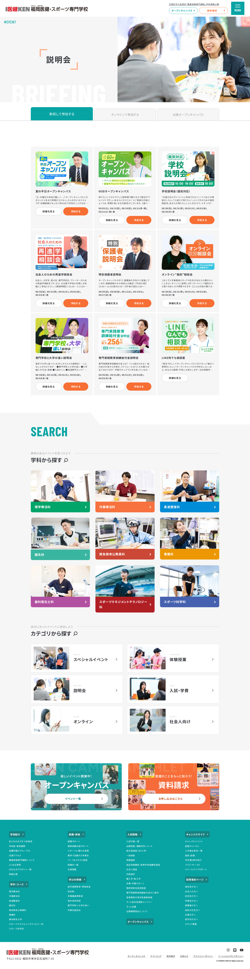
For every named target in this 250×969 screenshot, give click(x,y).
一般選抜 (130, 855)
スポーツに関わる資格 (78, 850)
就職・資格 (74, 834)
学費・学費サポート (135, 883)
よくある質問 (15, 864)
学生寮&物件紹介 (193, 859)
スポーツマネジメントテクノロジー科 (26, 923)
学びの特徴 (75, 879)
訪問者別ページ (195, 879)
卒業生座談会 (74, 910)
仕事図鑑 (72, 869)
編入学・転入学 (133, 878)
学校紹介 (15, 834)
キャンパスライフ (195, 834)
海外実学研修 (74, 900)
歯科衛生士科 (15, 919)
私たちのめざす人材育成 (20, 841)
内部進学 (130, 874)
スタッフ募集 (191, 923)
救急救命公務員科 (17, 910)
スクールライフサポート (196, 869)
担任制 (71, 891)
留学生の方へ (191, 919)
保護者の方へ (191, 905)
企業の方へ (190, 914)
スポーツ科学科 (16, 928)
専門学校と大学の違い (78, 905)
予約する (76, 211)
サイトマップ (156, 956)
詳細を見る (49, 211)
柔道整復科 (14, 900)
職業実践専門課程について (22, 859)
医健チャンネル (192, 846)
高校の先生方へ (192, 910)
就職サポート (74, 841)
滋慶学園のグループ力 (19, 850)
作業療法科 (14, 895)
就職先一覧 (73, 864)
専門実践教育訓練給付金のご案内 (142, 892)
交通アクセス (15, 855)
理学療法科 (14, 891)
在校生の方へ (191, 895)
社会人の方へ (191, 891)
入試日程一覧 (132, 841)
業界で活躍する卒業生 (78, 855)
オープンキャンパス (182, 10)
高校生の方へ (191, 886)
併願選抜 (130, 859)
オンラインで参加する (125, 114)
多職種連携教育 (75, 895)
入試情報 (133, 834)
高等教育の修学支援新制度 (139, 897)
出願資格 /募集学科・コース (139, 846)
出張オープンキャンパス (188, 114)
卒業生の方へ (191, 900)
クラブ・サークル (192, 864)
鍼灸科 (12, 905)
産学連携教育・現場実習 (79, 886)
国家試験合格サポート (78, 846)
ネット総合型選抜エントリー (139, 901)
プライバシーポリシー (203, 956)
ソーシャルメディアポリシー (231, 956)
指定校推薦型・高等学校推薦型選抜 (143, 864)
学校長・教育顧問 (17, 846)
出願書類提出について (137, 911)
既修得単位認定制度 (136, 887)
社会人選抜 (131, 869)
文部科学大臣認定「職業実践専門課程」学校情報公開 (194, 4)
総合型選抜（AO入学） (136, 850)
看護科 (12, 914)
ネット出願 (131, 906)
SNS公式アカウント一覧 (20, 869)
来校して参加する (61, 114)
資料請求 (212, 10)
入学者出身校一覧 (193, 850)
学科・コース (17, 884)
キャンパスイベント (194, 841)
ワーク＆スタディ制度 (78, 859)
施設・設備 (190, 855)
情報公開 (13, 874)
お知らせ (184, 956)
